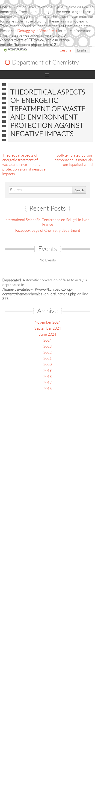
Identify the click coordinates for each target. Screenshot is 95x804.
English (83, 50)
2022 (47, 352)
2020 (47, 364)
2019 (47, 370)
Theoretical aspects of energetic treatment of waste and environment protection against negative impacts (23, 164)
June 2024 (47, 334)
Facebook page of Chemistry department (47, 230)
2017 (47, 382)
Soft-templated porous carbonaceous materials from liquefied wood (74, 160)
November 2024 (48, 322)
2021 (47, 358)
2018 (47, 376)
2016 (47, 388)
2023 (47, 346)
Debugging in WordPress (37, 30)
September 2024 (47, 328)
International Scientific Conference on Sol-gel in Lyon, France (47, 222)
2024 (47, 340)
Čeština (65, 50)
